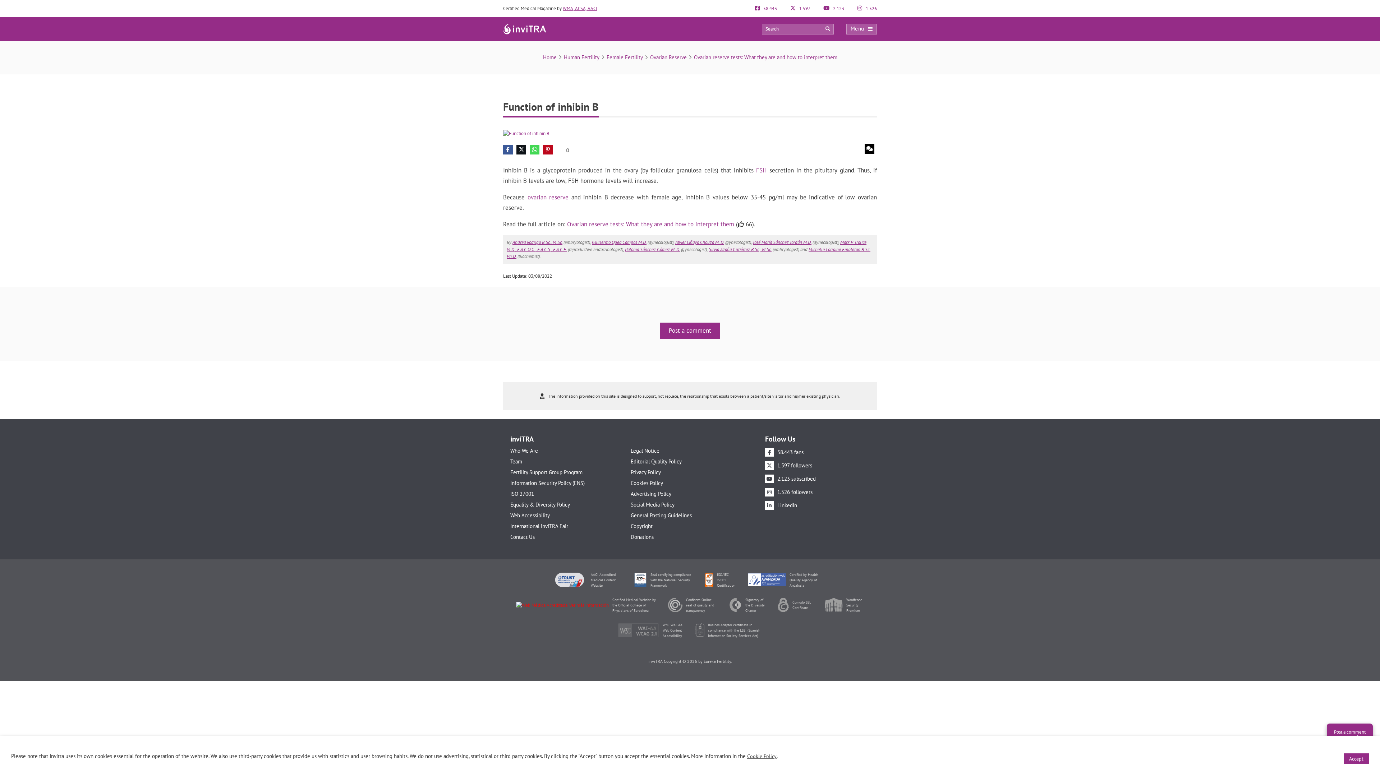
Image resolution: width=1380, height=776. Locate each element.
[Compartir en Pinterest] (548, 149)
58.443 (769, 8)
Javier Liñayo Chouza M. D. (699, 242)
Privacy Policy (646, 472)
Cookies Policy (647, 483)
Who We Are (524, 450)
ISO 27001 (522, 493)
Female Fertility (625, 57)
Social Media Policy (653, 504)
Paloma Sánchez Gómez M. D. (652, 249)
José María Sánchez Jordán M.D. (782, 242)
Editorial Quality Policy (656, 461)
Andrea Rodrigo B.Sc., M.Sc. (537, 242)
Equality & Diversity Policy (540, 504)
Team (516, 461)
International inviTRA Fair (539, 526)
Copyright (642, 526)
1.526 (871, 8)
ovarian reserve (548, 197)
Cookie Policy (762, 756)
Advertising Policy (651, 493)
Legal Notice (645, 450)
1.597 (804, 8)
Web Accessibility (530, 515)
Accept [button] (1356, 759)
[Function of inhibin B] (526, 133)
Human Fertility (581, 57)
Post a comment (690, 330)
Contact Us (522, 537)
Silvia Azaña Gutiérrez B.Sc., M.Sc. (740, 249)
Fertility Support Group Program (546, 472)
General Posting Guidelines (661, 515)
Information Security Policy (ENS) (547, 483)
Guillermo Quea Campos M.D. (619, 242)
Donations (642, 537)
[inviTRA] (524, 29)
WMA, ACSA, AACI (580, 8)
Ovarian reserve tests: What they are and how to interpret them (765, 57)
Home (550, 57)
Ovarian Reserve (668, 57)
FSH (761, 170)
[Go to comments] (869, 149)
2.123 (838, 8)
